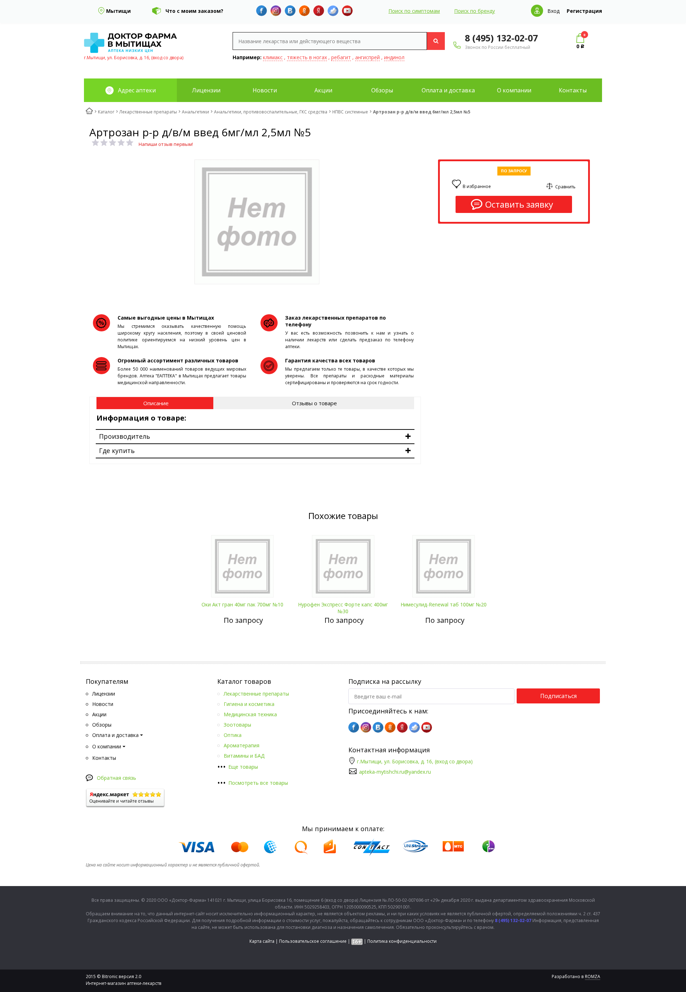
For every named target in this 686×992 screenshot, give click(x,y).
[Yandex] (318, 10)
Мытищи (118, 10)
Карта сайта (261, 941)
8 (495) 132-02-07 (501, 38)
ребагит (341, 57)
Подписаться (558, 696)
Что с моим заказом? (194, 10)
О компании (514, 90)
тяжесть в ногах (307, 57)
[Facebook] (261, 10)
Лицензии (206, 90)
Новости (265, 90)
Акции (323, 90)
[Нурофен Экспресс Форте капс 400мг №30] (343, 563)
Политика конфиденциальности (402, 941)
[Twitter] (333, 10)
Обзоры (382, 90)
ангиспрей (367, 57)
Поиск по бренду (474, 10)
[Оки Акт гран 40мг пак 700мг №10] (242, 563)
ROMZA (592, 976)
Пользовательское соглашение (313, 941)
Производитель (124, 436)
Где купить (117, 450)
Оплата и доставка (448, 90)
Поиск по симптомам (414, 10)
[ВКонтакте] (290, 10)
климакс (273, 57)
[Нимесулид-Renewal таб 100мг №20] (443, 563)
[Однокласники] (304, 10)
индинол (394, 57)
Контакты (573, 90)
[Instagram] (275, 10)
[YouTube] (347, 10)
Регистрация (584, 10)
